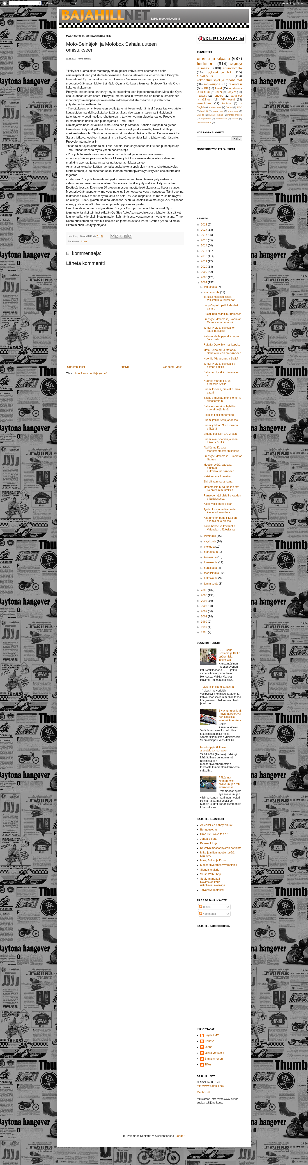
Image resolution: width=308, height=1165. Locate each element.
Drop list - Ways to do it (214, 834)
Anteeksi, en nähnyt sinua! (216, 825)
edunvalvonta (232, 68)
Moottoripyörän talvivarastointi (218, 865)
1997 (204, 627)
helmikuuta (211, 578)
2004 (204, 600)
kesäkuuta (210, 557)
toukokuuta (211, 562)
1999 (204, 621)
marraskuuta (212, 292)
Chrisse (209, 1041)
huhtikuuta (211, 567)
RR (206, 88)
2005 (204, 595)
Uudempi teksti (76, 367)
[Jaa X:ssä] (121, 236)
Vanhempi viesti (172, 367)
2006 (204, 590)
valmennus (215, 107)
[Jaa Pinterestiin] (129, 236)
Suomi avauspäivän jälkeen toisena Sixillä (221, 441)
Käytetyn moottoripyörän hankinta (220, 848)
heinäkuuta (211, 551)
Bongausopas (208, 829)
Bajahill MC (212, 1035)
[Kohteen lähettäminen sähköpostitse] (112, 236)
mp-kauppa (212, 84)
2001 (204, 616)
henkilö (204, 111)
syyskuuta (210, 541)
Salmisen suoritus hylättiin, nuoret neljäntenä (220, 408)
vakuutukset (204, 103)
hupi (219, 92)
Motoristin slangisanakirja (218, 686)
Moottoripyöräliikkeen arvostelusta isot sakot (213, 749)
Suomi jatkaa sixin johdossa (221, 420)
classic (235, 118)
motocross (218, 111)
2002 (204, 611)
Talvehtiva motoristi (212, 890)
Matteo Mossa (234, 115)
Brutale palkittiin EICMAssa (220, 433)
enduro (219, 95)
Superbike (205, 118)
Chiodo (200, 115)
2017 (204, 229)
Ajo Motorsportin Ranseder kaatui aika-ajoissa (220, 511)
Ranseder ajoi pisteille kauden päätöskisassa (222, 497)
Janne (208, 1047)
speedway (233, 111)
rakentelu (235, 84)
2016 (204, 235)
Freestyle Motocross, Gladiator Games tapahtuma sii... (222, 321)
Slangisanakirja (209, 869)
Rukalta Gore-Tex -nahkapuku (222, 344)
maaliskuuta (212, 573)
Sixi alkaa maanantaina (218, 481)
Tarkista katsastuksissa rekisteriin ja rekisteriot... (220, 298)
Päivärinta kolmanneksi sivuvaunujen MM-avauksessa (230, 782)
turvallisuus (205, 76)
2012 (204, 256)
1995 (204, 632)
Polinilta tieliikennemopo (219, 414)
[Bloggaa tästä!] (117, 236)
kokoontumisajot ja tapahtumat (219, 80)
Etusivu (124, 367)
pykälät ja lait (219, 72)
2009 (204, 271)
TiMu (208, 1064)
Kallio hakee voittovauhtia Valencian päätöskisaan (220, 528)
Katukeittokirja (209, 843)
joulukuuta (211, 287)
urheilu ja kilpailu (213, 58)
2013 (204, 251)
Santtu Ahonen (214, 1058)
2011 (204, 261)
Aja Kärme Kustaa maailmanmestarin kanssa (221, 449)
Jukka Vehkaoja (214, 1052)
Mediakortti (203, 1092)
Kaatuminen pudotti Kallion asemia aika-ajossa (220, 519)
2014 (204, 245)
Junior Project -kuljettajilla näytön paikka (219, 365)
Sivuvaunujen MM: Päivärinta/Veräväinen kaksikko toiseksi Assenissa (230, 715)
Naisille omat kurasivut (217, 476)
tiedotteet (206, 63)
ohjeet (232, 92)
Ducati (229, 107)
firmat (84, 241)
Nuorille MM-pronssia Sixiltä (221, 358)
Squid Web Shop (210, 874)
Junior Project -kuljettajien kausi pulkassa (219, 329)
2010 (204, 266)
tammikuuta (211, 583)
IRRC (239, 107)
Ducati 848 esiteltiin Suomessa (222, 314)
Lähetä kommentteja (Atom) (90, 373)
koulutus (226, 103)
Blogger (179, 1136)
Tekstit (206, 906)
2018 (204, 224)
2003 (204, 606)
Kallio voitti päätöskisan (218, 503)
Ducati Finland (215, 115)
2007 (204, 282)
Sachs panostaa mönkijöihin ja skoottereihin (222, 399)
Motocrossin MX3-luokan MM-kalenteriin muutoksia (222, 488)
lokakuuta (210, 536)
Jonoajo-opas (208, 838)
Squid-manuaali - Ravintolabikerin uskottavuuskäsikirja (212, 882)
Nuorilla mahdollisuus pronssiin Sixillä (217, 382)
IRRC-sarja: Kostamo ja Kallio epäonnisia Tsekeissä (229, 654)
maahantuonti (204, 122)
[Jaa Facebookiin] (125, 236)
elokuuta (209, 546)
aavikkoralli (221, 118)
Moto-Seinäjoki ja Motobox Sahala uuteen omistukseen (222, 351)
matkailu (202, 95)
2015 (204, 240)
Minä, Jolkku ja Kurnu (213, 860)
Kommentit (209, 913)
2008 (204, 277)
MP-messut (228, 99)
